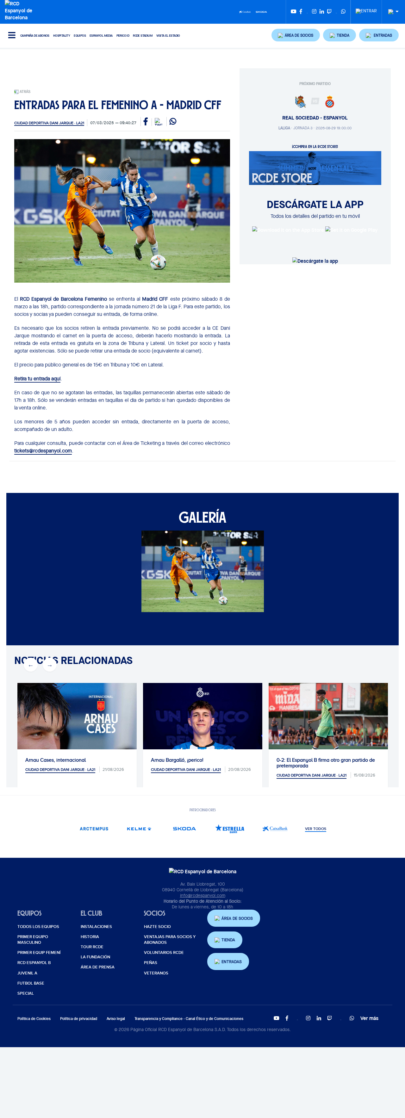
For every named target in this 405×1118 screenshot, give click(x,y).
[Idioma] (391, 12)
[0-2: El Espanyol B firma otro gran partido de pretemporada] (217, 722)
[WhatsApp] (343, 12)
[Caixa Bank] (245, 11)
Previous (31, 665)
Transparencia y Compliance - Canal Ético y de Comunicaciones (188, 1018)
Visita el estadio (168, 36)
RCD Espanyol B (34, 962)
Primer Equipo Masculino (32, 939)
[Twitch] (329, 12)
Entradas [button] (231, 961)
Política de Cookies (34, 1018)
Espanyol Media (101, 36)
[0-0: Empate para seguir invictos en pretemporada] (342, 722)
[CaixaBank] (274, 828)
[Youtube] (293, 12)
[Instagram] (314, 12)
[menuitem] (366, 9)
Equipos (80, 36)
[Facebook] (301, 12)
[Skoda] (261, 11)
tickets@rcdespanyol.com (43, 450)
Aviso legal (116, 1018)
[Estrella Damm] (229, 828)
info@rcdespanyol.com (202, 895)
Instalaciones (96, 926)
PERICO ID (122, 36)
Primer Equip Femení (38, 952)
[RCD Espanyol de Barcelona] (20, 9)
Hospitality (61, 36)
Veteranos (156, 973)
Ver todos (315, 829)
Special (25, 993)
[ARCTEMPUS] (93, 828)
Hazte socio (157, 926)
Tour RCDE (92, 946)
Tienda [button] (228, 940)
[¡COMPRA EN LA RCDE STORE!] (315, 167)
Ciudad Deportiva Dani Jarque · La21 (49, 123)
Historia (90, 936)
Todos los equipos (38, 926)
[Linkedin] (322, 12)
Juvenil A (27, 973)
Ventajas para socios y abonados (170, 939)
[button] (295, 35)
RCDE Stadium (143, 36)
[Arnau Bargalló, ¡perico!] (91, 742)
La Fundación (95, 957)
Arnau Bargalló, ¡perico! (66, 760)
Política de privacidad (78, 1018)
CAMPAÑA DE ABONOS (34, 36)
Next (50, 665)
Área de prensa (98, 967)
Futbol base (30, 983)
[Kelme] (139, 828)
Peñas (150, 962)
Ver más (369, 1018)
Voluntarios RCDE (164, 952)
